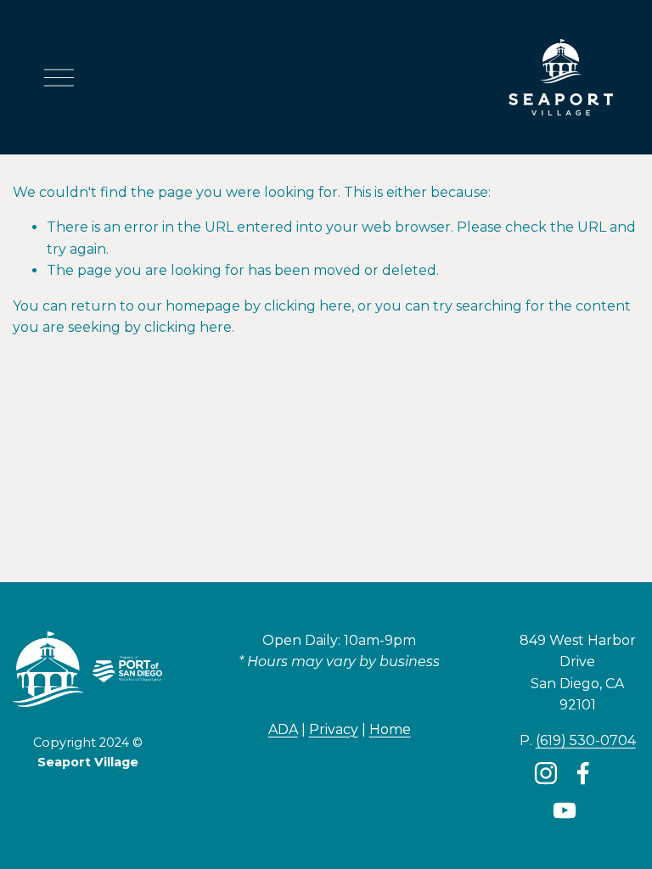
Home (390, 729)
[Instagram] (546, 773)
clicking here (307, 306)
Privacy (333, 729)
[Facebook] (583, 773)
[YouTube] (564, 810)
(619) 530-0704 (586, 740)
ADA (283, 729)
